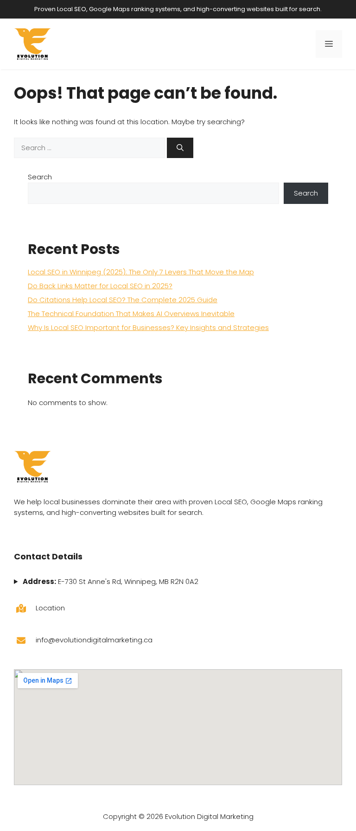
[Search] (180, 148)
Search (40, 177)
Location (50, 608)
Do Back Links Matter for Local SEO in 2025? (100, 286)
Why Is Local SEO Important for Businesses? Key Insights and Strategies (148, 327)
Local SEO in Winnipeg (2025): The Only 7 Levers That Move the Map (141, 272)
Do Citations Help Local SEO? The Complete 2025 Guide (122, 299)
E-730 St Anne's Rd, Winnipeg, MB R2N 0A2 (109, 581)
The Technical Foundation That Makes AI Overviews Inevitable (131, 313)
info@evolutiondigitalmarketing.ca (94, 640)
